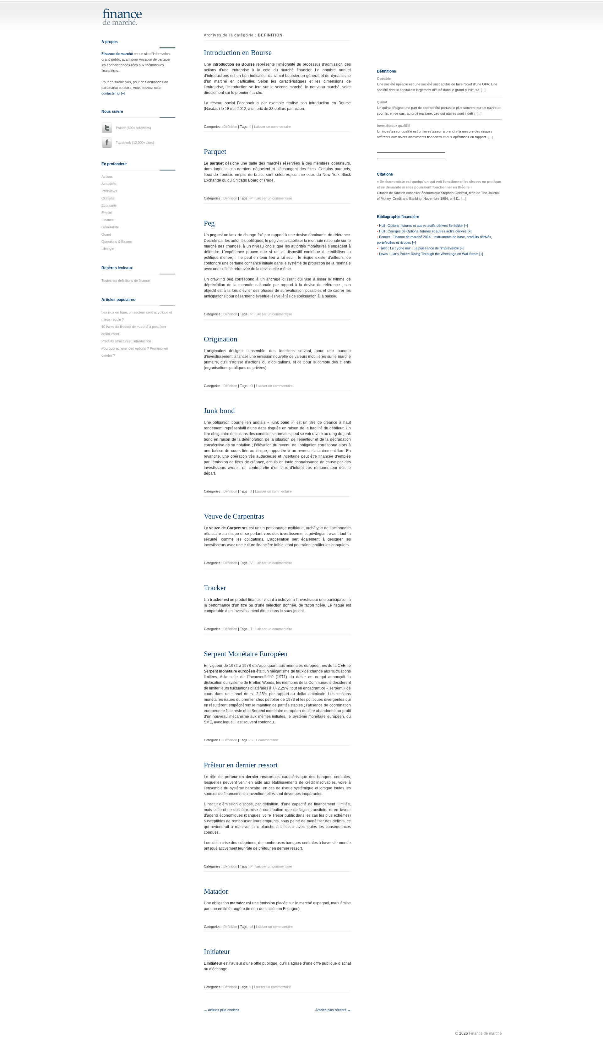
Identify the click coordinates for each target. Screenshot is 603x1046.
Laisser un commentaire (272, 126)
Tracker (215, 588)
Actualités (108, 184)
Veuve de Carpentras (234, 516)
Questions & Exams (116, 241)
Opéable (384, 78)
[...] (483, 90)
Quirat (382, 102)
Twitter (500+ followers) (133, 128)
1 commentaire (266, 740)
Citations (108, 198)
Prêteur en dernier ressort (241, 765)
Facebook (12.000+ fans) (135, 142)
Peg (209, 223)
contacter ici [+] (113, 93)
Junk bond (219, 411)
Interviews (109, 191)
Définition (230, 126)
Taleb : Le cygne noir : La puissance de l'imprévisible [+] (421, 248)
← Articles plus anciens (221, 1010)
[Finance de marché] (128, 22)
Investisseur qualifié (393, 126)
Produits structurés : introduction (126, 341)
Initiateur (217, 952)
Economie (109, 205)
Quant (106, 234)
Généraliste (110, 227)
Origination (220, 339)
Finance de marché (117, 54)
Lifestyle (107, 249)
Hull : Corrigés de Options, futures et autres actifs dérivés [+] (425, 231)
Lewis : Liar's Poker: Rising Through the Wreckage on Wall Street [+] (431, 254)
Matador (216, 891)
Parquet (215, 151)
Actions (107, 176)
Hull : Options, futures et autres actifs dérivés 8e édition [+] (423, 225)
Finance (107, 220)
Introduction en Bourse (238, 53)
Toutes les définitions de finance (125, 280)
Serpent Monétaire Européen (246, 654)
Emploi (106, 213)
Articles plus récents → (333, 1010)
